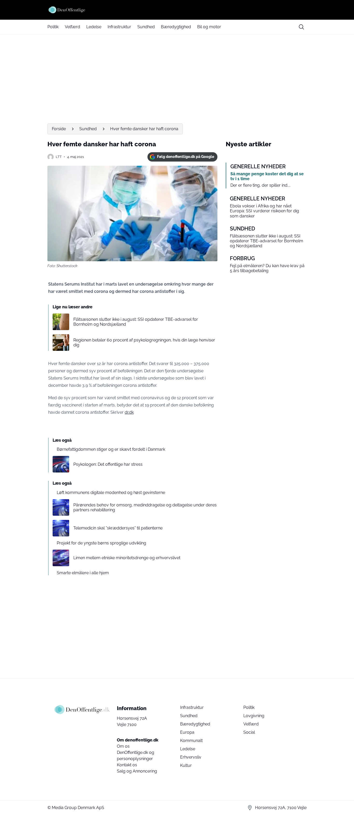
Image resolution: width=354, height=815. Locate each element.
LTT (59, 157)
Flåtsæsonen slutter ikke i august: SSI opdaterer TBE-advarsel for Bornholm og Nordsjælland (135, 322)
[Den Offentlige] (177, 10)
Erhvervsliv (190, 757)
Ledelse (93, 26)
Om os (123, 746)
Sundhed (146, 26)
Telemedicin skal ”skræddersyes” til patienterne (117, 528)
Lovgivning (253, 715)
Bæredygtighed (176, 26)
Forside (59, 128)
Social (249, 732)
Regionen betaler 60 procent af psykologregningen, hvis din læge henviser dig (144, 342)
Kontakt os (127, 764)
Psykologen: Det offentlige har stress (108, 464)
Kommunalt (191, 740)
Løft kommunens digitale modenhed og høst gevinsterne (111, 492)
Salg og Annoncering (137, 771)
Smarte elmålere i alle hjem (83, 572)
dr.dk (129, 412)
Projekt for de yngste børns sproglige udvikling (101, 543)
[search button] (301, 27)
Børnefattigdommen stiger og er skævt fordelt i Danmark (111, 449)
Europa (187, 732)
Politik (53, 26)
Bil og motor (209, 26)
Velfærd (72, 26)
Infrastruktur (119, 26)
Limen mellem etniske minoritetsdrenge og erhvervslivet (126, 557)
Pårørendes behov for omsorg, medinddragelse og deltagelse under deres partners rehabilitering (145, 507)
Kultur (186, 765)
